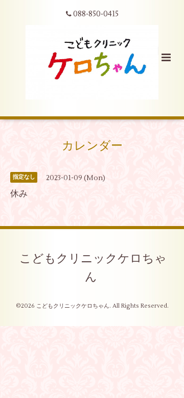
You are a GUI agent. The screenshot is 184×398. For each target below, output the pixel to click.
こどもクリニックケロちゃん (93, 268)
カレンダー (92, 145)
